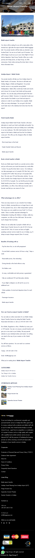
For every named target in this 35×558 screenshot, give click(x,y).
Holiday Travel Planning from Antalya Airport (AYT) (15, 485)
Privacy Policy (5, 465)
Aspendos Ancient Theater (8, 492)
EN (25, 3)
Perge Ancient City (6, 489)
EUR (20, 3)
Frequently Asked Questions (9, 468)
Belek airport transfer (7, 482)
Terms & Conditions (6, 462)
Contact (3, 472)
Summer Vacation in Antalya (8, 495)
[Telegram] (3, 548)
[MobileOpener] (32, 3)
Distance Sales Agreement (8, 455)
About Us (3, 459)
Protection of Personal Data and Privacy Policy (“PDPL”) (17, 452)
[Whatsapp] (3, 552)
